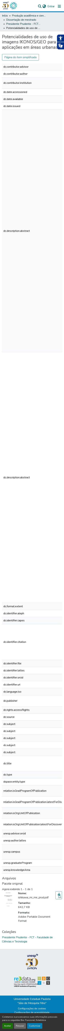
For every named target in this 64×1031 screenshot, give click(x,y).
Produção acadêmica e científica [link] (29, 16)
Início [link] (5, 16)
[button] (13, 5)
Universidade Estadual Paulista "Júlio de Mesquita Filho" (32, 1001)
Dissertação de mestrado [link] (21, 20)
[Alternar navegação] (59, 6)
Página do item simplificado (20, 57)
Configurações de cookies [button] (32, 1008)
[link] (58, 895)
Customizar (34, 1025)
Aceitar (7, 1025)
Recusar (20, 1025)
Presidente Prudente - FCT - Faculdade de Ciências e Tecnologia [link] (23, 24)
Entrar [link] (51, 6)
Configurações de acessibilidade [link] (31, 1012)
